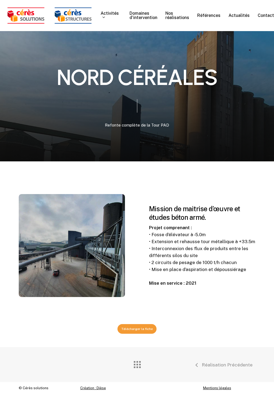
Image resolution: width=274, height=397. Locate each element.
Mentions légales (217, 388)
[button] (137, 329)
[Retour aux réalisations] (137, 363)
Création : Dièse (93, 388)
